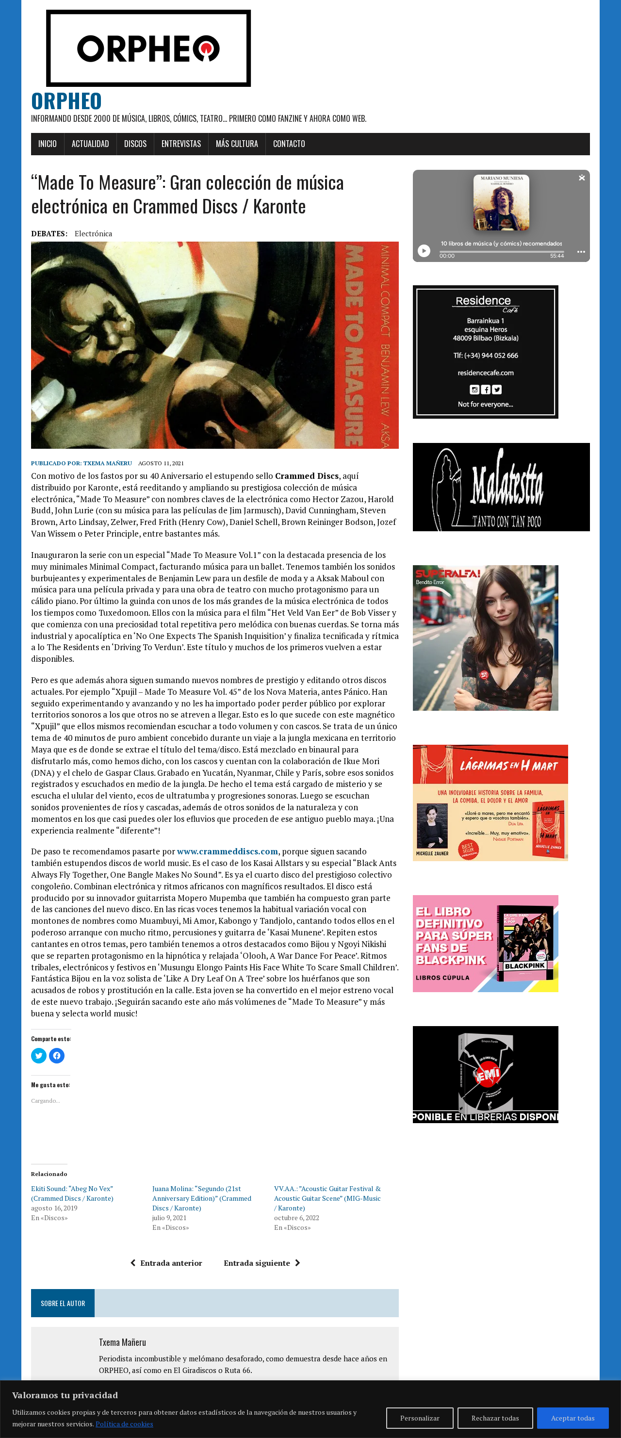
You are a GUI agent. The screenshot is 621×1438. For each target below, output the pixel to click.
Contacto (289, 143)
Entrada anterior (171, 1263)
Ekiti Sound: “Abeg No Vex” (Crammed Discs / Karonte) (72, 1193)
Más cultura (237, 143)
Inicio (47, 143)
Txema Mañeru (107, 463)
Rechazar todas (495, 1417)
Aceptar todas (573, 1417)
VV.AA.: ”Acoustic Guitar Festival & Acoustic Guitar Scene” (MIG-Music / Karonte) (327, 1198)
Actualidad (90, 143)
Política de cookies (124, 1423)
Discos (135, 143)
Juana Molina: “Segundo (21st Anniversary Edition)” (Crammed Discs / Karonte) (201, 1198)
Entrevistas (181, 143)
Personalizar (420, 1417)
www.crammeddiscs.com (227, 851)
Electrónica (94, 233)
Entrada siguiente (257, 1263)
